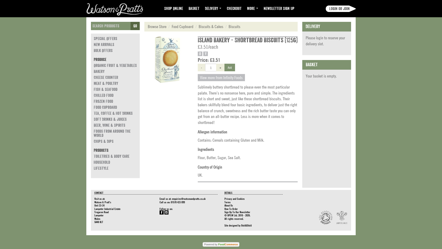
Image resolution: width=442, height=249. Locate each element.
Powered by (221, 244)
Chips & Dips (103, 141)
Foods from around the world (112, 133)
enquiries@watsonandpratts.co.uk (189, 198)
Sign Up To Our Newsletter (237, 212)
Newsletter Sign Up (279, 8)
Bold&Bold (246, 225)
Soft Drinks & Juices (110, 119)
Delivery (212, 8)
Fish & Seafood (105, 89)
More (251, 8)
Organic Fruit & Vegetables (115, 65)
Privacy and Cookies (234, 198)
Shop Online (173, 8)
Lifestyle (101, 168)
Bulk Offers (103, 51)
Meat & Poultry (106, 83)
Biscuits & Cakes (211, 26)
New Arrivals (104, 45)
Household (102, 162)
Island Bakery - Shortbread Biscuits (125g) (248, 40)
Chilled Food (103, 95)
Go (135, 26)
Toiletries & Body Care (111, 156)
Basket (194, 8)
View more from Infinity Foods (221, 77)
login (319, 37)
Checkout (234, 8)
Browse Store (157, 26)
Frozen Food (103, 101)
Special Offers (105, 39)
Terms (227, 202)
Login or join (339, 9)
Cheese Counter (106, 77)
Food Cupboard (105, 107)
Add (230, 67)
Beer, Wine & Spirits (109, 125)
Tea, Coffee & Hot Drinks (113, 113)
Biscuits (234, 26)
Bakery (99, 71)
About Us (228, 205)
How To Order (231, 209)
